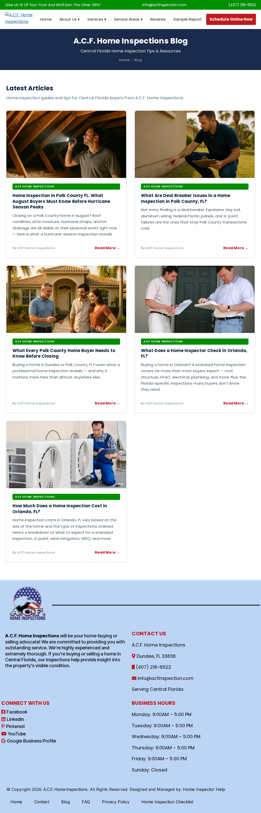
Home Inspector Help (204, 789)
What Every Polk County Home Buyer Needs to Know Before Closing (63, 353)
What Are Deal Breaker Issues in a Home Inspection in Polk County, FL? (185, 198)
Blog (65, 801)
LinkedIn (15, 719)
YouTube (17, 733)
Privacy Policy (115, 801)
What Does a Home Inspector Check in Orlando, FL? (194, 353)
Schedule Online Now (231, 19)
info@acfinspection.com (164, 4)
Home (46, 19)
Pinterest (15, 726)
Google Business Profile (31, 741)
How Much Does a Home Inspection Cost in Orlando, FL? (59, 509)
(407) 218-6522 (242, 4)
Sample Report (187, 19)
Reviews (158, 19)
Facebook (17, 711)
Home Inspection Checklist (167, 801)
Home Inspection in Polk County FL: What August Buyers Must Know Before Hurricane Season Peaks (61, 201)
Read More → (107, 247)
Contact (41, 801)
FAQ (86, 801)
